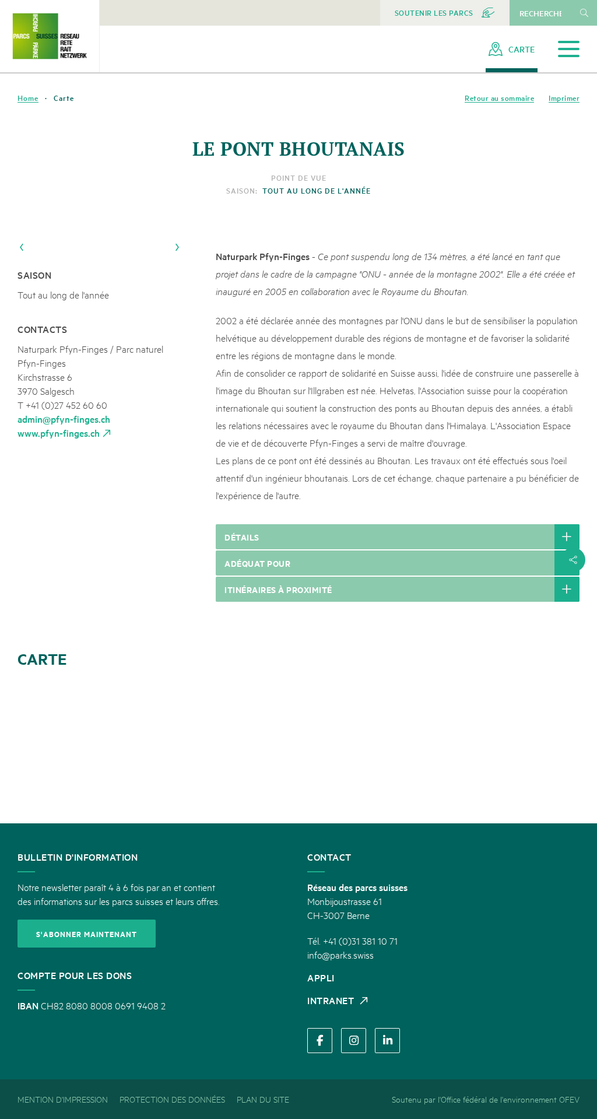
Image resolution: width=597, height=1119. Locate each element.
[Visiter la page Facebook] (319, 1040)
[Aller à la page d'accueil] (49, 35)
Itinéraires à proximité (278, 589)
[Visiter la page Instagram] (353, 1040)
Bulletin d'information (77, 856)
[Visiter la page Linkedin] (387, 1040)
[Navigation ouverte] (569, 49)
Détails (241, 537)
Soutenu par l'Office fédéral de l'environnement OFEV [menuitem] (486, 1098)
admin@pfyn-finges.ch (63, 418)
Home (27, 98)
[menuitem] (445, 13)
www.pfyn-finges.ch (58, 432)
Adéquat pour (257, 563)
